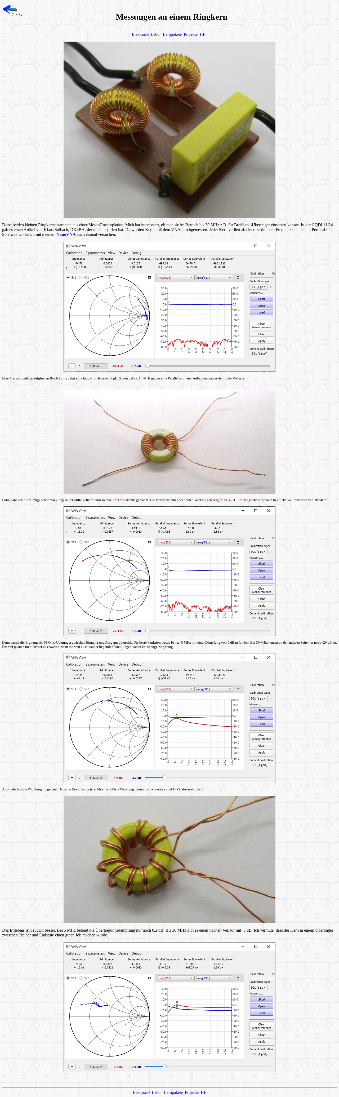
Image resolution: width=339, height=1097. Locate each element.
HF (202, 34)
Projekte (191, 34)
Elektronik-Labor (146, 34)
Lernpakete (172, 34)
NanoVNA (66, 234)
